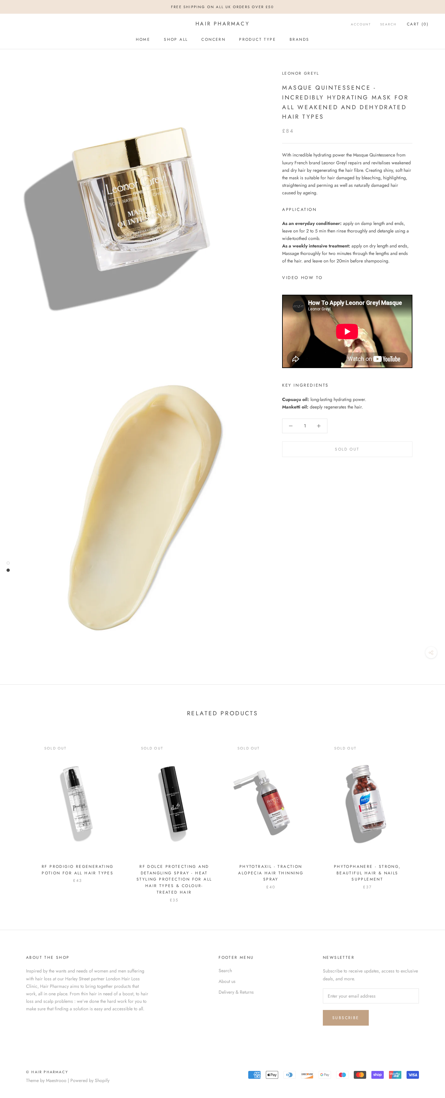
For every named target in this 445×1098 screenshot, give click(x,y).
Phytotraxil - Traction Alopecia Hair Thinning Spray (270, 873)
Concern (213, 39)
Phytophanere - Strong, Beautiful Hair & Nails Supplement (367, 873)
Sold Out (347, 449)
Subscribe (345, 1018)
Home (143, 39)
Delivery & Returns (236, 992)
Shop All (176, 39)
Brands (299, 39)
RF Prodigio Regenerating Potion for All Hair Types (78, 870)
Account (361, 24)
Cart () (418, 24)
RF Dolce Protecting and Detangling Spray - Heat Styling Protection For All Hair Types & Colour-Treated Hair (174, 879)
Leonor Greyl (300, 73)
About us (227, 981)
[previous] (20, 815)
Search (388, 24)
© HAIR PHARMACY (47, 1072)
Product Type (257, 39)
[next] (424, 815)
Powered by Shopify (89, 1080)
